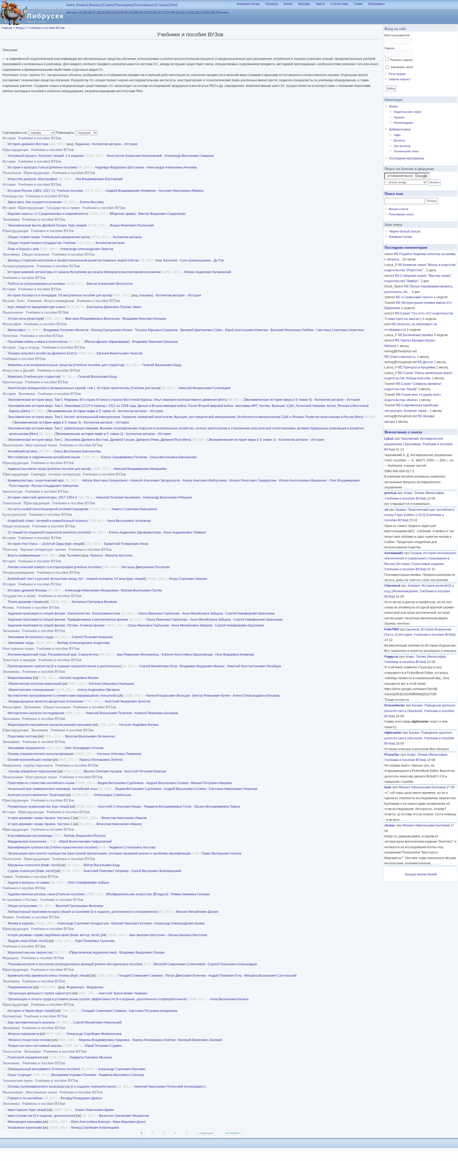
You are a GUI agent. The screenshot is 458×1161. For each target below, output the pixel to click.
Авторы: (72, 12)
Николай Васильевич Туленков (109, 713)
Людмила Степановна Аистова (132, 847)
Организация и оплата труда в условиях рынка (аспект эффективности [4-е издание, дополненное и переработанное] (97, 999)
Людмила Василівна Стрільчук (121, 1075)
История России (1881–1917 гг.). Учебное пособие (45, 191)
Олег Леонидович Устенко (84, 748)
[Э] (202, 12)
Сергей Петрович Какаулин (92, 637)
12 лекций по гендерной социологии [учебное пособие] (49, 532)
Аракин (400, 509)
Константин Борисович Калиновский (134, 156)
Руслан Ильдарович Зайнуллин (55, 486)
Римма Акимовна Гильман (190, 894)
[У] (168, 12)
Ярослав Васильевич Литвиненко (90, 736)
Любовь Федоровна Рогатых (85, 836)
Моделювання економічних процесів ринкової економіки (50, 725)
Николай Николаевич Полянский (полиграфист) (170, 1086)
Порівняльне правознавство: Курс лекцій (38, 806)
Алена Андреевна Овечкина (99, 690)
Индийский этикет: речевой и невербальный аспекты (48, 521)
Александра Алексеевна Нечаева (172, 167)
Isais (387, 787)
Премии (399, 117)
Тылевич (73, 555)
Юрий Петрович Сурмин (103, 1046)
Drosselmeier (394, 705)
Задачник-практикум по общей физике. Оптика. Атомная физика (56, 625)
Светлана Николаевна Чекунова (233, 789)
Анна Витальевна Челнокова (129, 521)
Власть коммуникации (24, 555)
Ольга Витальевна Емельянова (77, 451)
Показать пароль (401, 59)
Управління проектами (25, 1127)
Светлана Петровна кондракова (153, 1011)
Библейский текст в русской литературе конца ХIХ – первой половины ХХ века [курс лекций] (77, 579)
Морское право (123, 214)
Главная (6, 27)
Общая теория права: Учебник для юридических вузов (49, 237)
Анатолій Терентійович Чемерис (123, 993)
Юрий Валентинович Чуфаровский (85, 841)
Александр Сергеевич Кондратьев (83, 923)
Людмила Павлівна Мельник (90, 1057)
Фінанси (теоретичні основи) (30, 1040)
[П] (150, 12)
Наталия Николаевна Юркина (181, 191)
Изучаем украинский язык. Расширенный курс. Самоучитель (53, 654)
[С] (160, 12)
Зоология (415, 711)
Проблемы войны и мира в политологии (38, 342)
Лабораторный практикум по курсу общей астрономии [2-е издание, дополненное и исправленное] (83, 912)
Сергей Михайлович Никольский (97, 1022)
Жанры (20, 27)
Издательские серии (407, 111)
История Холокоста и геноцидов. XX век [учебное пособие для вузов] (60, 295)
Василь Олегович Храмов (103, 771)
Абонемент (376, 4)
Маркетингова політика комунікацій (34, 684)
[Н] (141, 12)
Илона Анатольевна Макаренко (303, 480)
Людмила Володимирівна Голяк (167, 806)
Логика (419, 493)
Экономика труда (21, 643)
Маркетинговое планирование (31, 690)
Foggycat (391, 657)
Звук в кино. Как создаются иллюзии (35, 202)
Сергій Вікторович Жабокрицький (156, 871)
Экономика (412, 444)
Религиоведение (405, 591)
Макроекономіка (20, 678)
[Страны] (162, 5)
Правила (271, 4)
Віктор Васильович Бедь (102, 865)
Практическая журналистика (93, 952)
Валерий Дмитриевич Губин (201, 330)
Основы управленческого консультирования (41, 754)
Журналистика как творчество (30, 952)
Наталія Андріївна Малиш (79, 678)
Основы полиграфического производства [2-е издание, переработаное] (62, 1086)
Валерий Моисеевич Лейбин (292, 330)
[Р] (155, 12)
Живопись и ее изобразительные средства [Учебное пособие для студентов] (66, 365)
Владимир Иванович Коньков (144, 319)
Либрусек (45, 16)
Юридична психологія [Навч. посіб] (34, 865)
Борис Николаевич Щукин (95, 1110)
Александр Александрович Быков (179, 923)
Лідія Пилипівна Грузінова (94, 941)
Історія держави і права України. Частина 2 (40, 818)
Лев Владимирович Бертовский (99, 179)
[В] (90, 12)
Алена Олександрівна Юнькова (256, 695)
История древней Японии (27, 590)
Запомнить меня (401, 67)
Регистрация (397, 73)
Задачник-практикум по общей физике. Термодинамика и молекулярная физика (68, 619)
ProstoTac (392, 755)
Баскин (417, 705)
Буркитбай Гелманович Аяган (126, 544)
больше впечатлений (421, 874)
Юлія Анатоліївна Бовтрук (90, 1122)
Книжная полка (248, 4)
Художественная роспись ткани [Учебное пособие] (46, 894)
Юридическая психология (27, 841)
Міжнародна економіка (25, 1122)
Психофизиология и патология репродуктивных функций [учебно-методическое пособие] (75, 964)
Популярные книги (401, 214)
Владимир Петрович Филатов (66, 330)
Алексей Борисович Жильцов (168, 695)
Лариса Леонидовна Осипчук (101, 760)
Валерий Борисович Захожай (200, 1040)
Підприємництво (20, 987)
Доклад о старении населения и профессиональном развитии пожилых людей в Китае (73, 260)
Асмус (408, 493)
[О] (146, 12)
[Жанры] (95, 5)
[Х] (178, 12)
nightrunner (393, 733)
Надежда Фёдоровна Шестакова (119, 167)
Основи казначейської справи (30, 760)
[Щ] (197, 12)
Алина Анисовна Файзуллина (205, 480)
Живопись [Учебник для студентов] (34, 377)
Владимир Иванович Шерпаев (155, 342)
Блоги (288, 4)
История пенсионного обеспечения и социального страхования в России (420, 558)
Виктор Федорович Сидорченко (162, 214)
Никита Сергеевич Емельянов (134, 509)
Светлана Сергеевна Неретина (340, 330)
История (403, 564)
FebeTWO (391, 629)
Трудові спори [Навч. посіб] (28, 941)
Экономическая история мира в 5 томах (276, 400)
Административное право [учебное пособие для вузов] (49, 469)
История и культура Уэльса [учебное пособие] (42, 167)
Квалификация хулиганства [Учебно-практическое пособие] (53, 847)
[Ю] (207, 12)
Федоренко (74, 987)
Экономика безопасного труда (31, 637)
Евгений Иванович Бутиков (131, 923)
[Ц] (182, 12)
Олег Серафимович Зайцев (88, 882)
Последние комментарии (406, 248)
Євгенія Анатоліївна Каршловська (187, 654)
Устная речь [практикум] (26, 319)
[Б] (85, 12)
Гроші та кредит (20, 1075)
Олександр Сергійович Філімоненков (94, 1034)
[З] (113, 12)
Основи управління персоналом (32, 771)
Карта (320, 4)
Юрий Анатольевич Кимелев (246, 330)
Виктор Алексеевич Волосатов (110, 284)
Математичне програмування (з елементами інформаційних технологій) (62, 695)
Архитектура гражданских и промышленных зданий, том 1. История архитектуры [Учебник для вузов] (84, 388)
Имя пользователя (396, 35)
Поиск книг (394, 194)
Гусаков (416, 553)
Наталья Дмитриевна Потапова (146, 567)
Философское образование (107, 342)
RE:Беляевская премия (415, 335)
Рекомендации (403, 122)
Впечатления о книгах (403, 432)
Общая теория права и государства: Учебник (42, 243)
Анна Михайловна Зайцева (202, 613)
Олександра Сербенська (112, 795)
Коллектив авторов (127, 237)
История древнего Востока (28, 144)
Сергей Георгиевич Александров (232, 964)
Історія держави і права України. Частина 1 (40, 824)
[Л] (131, 12)
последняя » (233, 1133)
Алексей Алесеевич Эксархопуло (155, 480)
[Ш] (192, 12)
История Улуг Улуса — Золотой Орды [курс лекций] (46, 544)
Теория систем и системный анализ (35, 1046)
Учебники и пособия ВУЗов (46, 27)
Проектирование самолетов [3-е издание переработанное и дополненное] (64, 666)
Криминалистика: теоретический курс (36, 480)
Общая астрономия (22, 906)
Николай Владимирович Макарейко (140, 469)
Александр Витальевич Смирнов (189, 156)
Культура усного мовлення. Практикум (36, 795)
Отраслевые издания (427, 564)
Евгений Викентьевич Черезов (119, 353)
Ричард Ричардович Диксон (81, 1098)
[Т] (164, 12)
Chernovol (392, 586)
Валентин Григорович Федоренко (124, 1116)
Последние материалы (406, 158)
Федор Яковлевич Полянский (132, 225)
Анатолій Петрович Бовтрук (145, 771)
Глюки (358, 4)
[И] (118, 12)
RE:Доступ (425, 362)
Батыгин (170, 260)
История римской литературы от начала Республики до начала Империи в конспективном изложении (84, 272)
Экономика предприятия (26, 748)
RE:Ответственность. (400, 357)
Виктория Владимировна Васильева (92, 319)
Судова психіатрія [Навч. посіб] (31, 871)
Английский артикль (23, 451)
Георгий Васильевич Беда (161, 365)
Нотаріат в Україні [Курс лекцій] (31, 1011)
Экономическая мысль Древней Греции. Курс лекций (47, 225)
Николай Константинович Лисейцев (254, 666)
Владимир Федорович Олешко (142, 952)
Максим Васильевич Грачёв (141, 590)
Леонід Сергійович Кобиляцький (95, 1127)
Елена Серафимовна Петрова (124, 457)
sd (386, 509)
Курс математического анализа (31, 1022)
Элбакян (413, 586)
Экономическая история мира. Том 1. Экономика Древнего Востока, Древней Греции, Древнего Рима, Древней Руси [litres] (99, 440)
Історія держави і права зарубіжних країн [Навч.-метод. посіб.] (54, 935)
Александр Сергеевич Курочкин (122, 1069)
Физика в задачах (21, 923)
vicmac (389, 825)
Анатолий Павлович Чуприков (106, 871)
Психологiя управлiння (25, 1057)
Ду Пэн (219, 260)
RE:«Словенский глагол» (414, 297)
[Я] (213, 12)
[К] (127, 12)
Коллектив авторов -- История (115, 144)
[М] (136, 12)
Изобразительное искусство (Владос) (137, 894)
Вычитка (399, 140)
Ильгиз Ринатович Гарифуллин (253, 480)
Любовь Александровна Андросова (83, 643)
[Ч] (187, 12)
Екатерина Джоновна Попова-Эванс (114, 307)
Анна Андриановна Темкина (185, 532)
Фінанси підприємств (23, 1034)
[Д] (99, 12)
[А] (81, 12)
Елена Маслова (92, 202)
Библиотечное (400, 129)
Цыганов (412, 629)
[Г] (94, 12)
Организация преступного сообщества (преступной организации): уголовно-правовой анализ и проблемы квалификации (99, 853)
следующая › (206, 1133)
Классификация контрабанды (30, 836)
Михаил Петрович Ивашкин (211, 783)
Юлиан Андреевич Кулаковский (207, 272)
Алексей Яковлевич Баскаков (156, 713)
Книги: (71, 5)
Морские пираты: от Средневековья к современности (48, 214)
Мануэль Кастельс (119, 555)
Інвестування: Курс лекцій (27, 1110)
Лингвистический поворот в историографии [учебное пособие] (55, 567)
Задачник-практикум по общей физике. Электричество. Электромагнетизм (64, 613)
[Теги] (173, 5)
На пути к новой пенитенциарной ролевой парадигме (48, 509)
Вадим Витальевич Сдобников (120, 783)
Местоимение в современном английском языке (44, 457)
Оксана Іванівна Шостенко (187, 935)
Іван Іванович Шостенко (147, 935)
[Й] (122, 12)
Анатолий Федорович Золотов (127, 701)
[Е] (103, 12)
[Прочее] (221, 12)
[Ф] (173, 12)
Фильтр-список (398, 209)
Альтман (145, 295)
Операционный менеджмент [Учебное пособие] (44, 1069)
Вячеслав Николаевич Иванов (124, 818)
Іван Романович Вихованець (138, 654)
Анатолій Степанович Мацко (119, 806)
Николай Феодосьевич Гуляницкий (205, 388)
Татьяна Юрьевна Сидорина (156, 330)
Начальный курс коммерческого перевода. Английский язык (52, 789)
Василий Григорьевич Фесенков (79, 906)
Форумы (304, 4)
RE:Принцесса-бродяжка (416, 367)
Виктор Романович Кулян (211, 695)
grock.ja (390, 493)
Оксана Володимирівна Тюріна (217, 806)
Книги (393, 106)
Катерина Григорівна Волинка (94, 602)
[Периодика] (123, 5)
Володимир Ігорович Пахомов (73, 1075)
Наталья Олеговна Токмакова (119, 754)
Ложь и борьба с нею (23, 249)
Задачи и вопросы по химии (29, 882)
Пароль (389, 48)
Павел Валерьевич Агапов (221, 853)
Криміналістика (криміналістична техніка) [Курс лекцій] (49, 975)
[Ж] (108, 12)
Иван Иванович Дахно (129, 1122)
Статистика (339, 4)
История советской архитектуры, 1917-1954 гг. (43, 497)
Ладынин (82, 144)
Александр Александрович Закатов (86, 249)
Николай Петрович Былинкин (118, 497)
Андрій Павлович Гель (225, 975)
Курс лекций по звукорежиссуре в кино (36, 307)
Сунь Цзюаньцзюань (195, 260)
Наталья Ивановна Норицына (111, 684)
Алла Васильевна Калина (229, 999)
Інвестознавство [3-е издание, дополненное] (41, 1116)
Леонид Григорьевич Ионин (111, 330)
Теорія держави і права (25, 602)
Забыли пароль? (400, 79)
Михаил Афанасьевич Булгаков (422, 787)
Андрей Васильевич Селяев (167, 783)
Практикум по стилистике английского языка (41, 783)
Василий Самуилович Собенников (179, 964)
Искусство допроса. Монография (32, 179)
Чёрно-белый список (404, 231)
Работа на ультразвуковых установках (36, 284)
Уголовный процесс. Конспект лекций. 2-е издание (46, 156)
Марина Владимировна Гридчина (104, 1040)
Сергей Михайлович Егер (158, 666)
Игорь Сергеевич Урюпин (188, 579)
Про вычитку (402, 146)
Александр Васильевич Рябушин (167, 497)
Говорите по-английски (25, 1098)
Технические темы (406, 151)
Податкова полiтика (23, 736)
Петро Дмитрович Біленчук (185, 975)
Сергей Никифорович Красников (250, 613)
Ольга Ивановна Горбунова (158, 613)
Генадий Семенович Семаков (140, 975)
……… (408, 487)
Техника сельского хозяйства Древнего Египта (42, 353)
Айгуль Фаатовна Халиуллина (104, 480)
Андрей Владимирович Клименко (131, 191)
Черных (96, 555)
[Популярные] (143, 5)
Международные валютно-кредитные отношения (45, 701)
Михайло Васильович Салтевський (270, 975)
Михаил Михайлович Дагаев (197, 912)
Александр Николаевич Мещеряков (91, 590)
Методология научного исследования (36, 713)
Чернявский (410, 439)
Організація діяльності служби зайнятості (40, 993)
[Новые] (82, 5)
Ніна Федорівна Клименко (234, 654)
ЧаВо (397, 135)
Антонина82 (393, 553)
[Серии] (107, 5)
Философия (16, 330)
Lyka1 (389, 439)
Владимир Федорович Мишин (202, 666)
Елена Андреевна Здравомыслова (135, 532)
